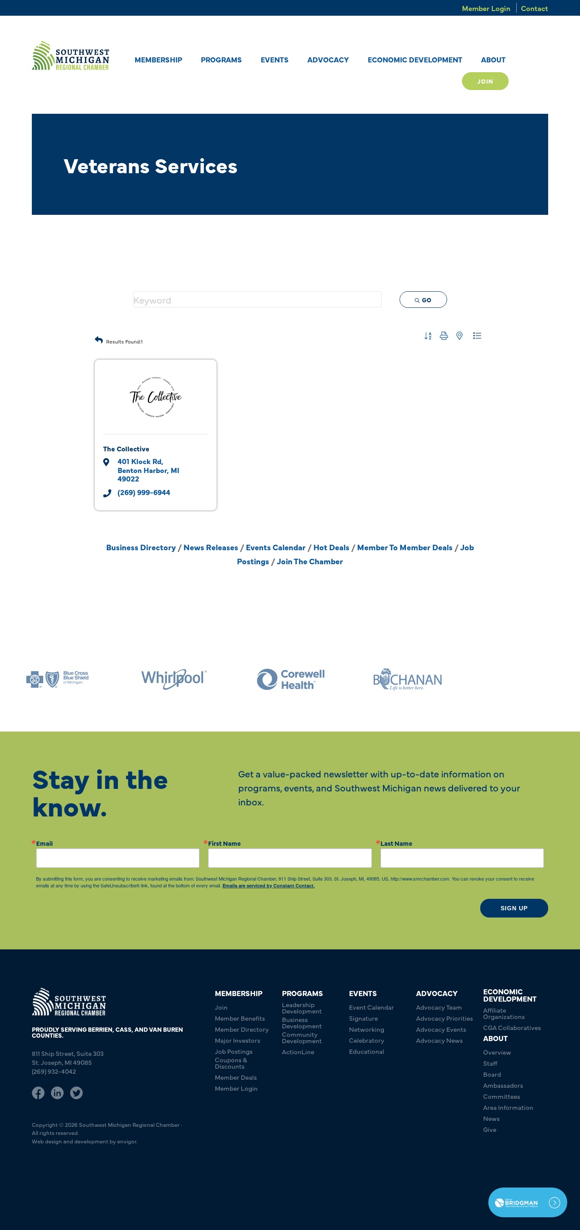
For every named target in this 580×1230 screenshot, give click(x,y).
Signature (363, 1018)
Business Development (302, 1022)
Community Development (302, 1037)
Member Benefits (240, 1018)
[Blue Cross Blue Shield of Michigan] (57, 679)
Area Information (508, 1107)
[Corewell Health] (290, 679)
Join (485, 81)
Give (489, 1129)
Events (275, 59)
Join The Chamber (310, 560)
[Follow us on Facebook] (38, 1091)
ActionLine (298, 1051)
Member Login (486, 8)
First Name (224, 843)
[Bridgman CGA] (527, 1202)
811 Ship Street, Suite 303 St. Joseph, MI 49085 (68, 1058)
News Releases (210, 546)
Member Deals (236, 1077)
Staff (490, 1063)
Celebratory (366, 1040)
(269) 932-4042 (54, 1071)
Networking (366, 1029)
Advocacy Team (439, 1007)
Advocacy (328, 59)
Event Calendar (371, 1007)
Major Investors (237, 1040)
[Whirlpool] (174, 679)
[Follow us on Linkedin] (57, 1091)
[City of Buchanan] (407, 679)
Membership (158, 59)
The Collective (126, 448)
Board (492, 1074)
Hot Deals (331, 546)
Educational (366, 1051)
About (493, 59)
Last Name (396, 843)
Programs (221, 59)
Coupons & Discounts (231, 1062)
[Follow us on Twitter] (76, 1091)
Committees (501, 1096)
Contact (534, 8)
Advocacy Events (441, 1029)
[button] (99, 337)
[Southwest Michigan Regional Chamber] (70, 55)
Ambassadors (503, 1085)
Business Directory (141, 546)
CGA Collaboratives (512, 1027)
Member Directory (242, 1029)
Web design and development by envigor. (85, 1141)
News (491, 1118)
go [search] (427, 300)
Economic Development (415, 59)
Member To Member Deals (405, 546)
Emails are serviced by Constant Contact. (268, 885)
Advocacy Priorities (444, 1018)
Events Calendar (276, 546)
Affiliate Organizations (504, 1013)
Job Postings (234, 1051)
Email (44, 843)
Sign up (514, 908)
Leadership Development (302, 1007)
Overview (497, 1052)
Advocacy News (439, 1040)
